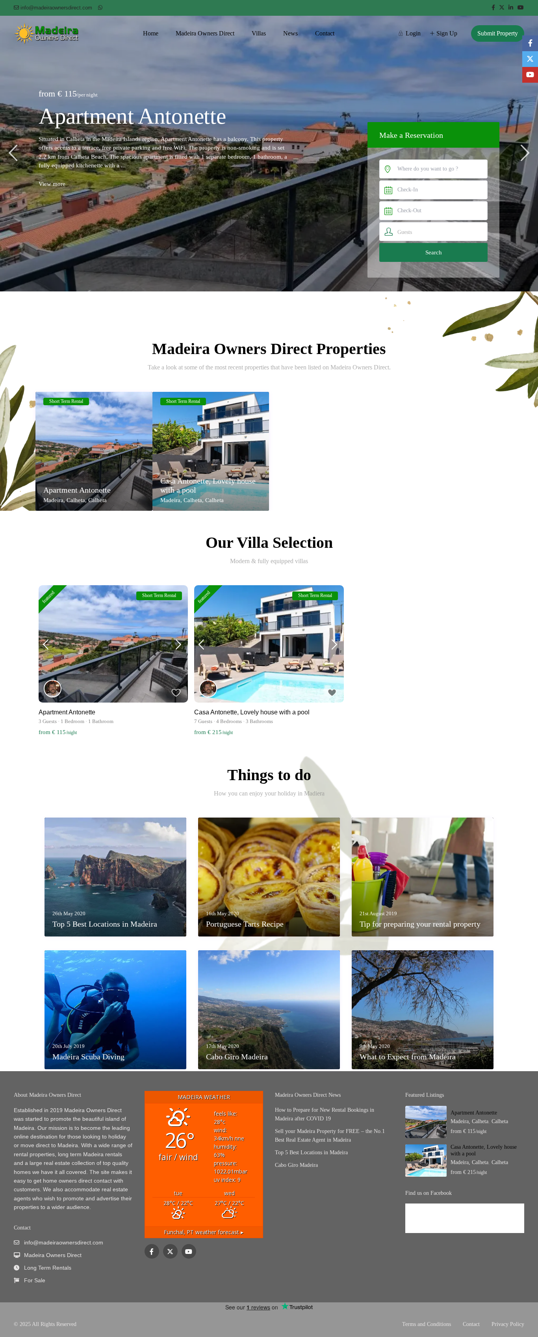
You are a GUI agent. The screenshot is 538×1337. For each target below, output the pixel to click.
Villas (259, 33)
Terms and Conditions (426, 1324)
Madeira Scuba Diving (88, 1056)
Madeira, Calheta (64, 500)
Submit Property (497, 33)
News (290, 33)
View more (52, 209)
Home (150, 33)
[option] (269, 153)
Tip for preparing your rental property (420, 924)
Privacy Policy (508, 1324)
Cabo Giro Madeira (237, 1056)
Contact (324, 33)
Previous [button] (13, 152)
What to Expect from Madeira (408, 1056)
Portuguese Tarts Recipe (245, 924)
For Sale (34, 1280)
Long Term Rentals (47, 1268)
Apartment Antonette (77, 490)
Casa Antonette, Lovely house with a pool (143, 128)
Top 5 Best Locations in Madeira (104, 924)
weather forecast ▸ (203, 1232)
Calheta (97, 500)
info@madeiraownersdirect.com (63, 1242)
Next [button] (525, 152)
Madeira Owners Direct (205, 33)
